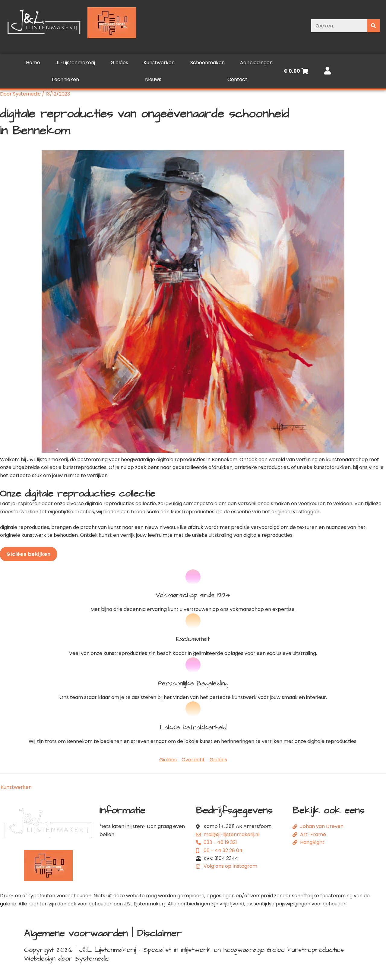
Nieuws (153, 79)
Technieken (65, 79)
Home (33, 62)
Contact (237, 79)
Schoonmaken (207, 62)
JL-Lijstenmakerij (75, 62)
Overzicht (193, 759)
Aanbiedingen (256, 62)
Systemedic (92, 958)
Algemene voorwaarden (76, 933)
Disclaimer (159, 933)
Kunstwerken (159, 62)
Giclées (119, 62)
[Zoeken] (373, 25)
